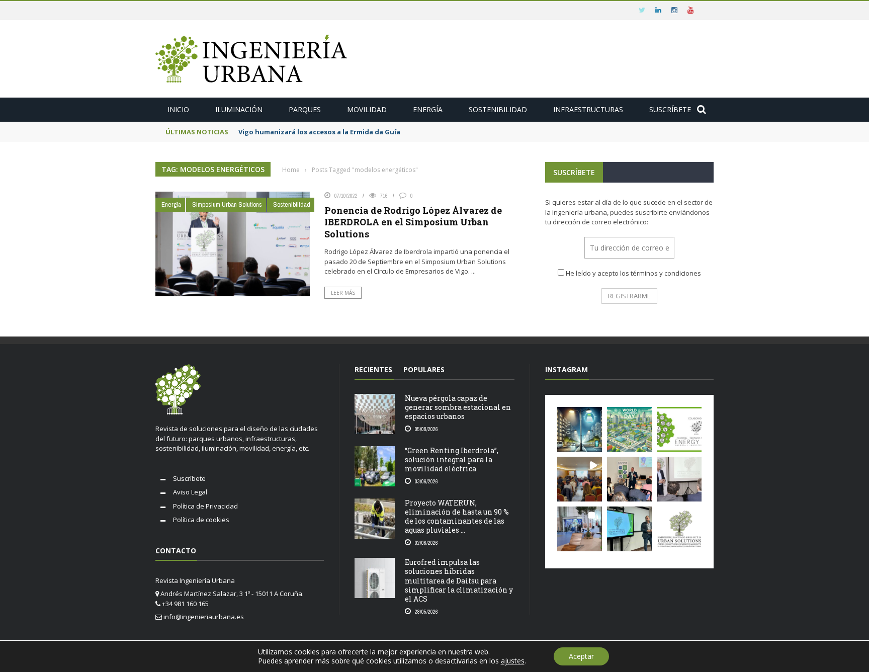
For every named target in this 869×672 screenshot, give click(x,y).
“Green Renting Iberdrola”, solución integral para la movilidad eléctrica (451, 459)
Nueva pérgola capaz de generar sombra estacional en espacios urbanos (458, 407)
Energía (428, 109)
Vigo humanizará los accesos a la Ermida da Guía (319, 131)
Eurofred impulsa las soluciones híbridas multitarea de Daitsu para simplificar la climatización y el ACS (459, 580)
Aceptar (581, 656)
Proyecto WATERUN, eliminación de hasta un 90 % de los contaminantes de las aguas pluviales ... (457, 516)
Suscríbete (670, 109)
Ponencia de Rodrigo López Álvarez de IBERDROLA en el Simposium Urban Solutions (413, 222)
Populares (424, 369)
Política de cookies (201, 519)
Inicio (178, 109)
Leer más (343, 292)
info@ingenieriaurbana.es (203, 616)
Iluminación (239, 109)
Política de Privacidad (205, 506)
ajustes (513, 660)
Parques (305, 109)
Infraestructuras (588, 109)
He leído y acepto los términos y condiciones (633, 273)
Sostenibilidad (498, 109)
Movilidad (367, 109)
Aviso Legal (190, 491)
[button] (579, 429)
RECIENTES (373, 369)
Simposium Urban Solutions (227, 204)
